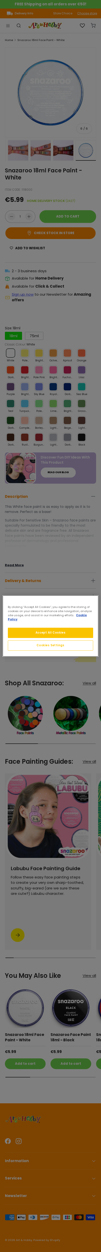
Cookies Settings (50, 645)
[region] (50, 626)
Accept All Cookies (50, 633)
